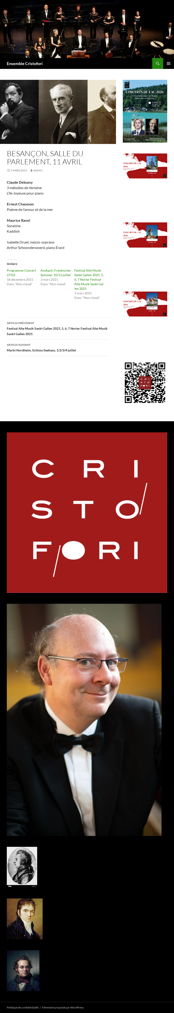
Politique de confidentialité (23, 1007)
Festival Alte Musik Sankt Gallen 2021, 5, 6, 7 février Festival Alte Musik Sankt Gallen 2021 (89, 279)
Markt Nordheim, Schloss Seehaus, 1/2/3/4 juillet (41, 347)
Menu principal (168, 63)
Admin (38, 170)
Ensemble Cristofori (25, 63)
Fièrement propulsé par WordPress (63, 1007)
